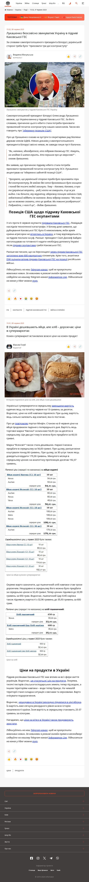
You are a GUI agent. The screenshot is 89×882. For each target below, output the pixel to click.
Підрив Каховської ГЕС (36, 310)
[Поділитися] (74, 56)
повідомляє (21, 423)
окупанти (17, 310)
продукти (19, 770)
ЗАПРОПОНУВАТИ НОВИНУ (44, 793)
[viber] (57, 858)
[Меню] (83, 3)
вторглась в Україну (41, 234)
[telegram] (51, 858)
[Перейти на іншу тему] (70, 3)
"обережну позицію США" (36, 130)
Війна (27, 3)
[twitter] (44, 858)
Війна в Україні (58, 310)
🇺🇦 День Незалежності (31, 17)
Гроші (44, 3)
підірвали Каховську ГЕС (56, 222)
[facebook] (31, 858)
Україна (19, 3)
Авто (52, 870)
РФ (7, 310)
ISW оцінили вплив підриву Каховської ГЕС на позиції (36, 259)
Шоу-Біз (52, 3)
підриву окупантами (24, 245)
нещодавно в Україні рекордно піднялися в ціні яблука (50, 702)
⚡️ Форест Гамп (52, 17)
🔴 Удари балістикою (72, 17)
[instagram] (38, 858)
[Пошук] (76, 3)
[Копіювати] (80, 56)
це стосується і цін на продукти (48, 680)
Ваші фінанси (43, 870)
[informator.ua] (8, 3)
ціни (8, 770)
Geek (58, 870)
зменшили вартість (63, 405)
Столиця (35, 3)
